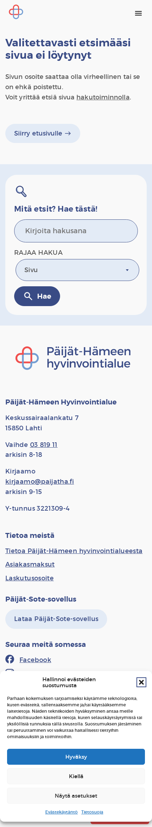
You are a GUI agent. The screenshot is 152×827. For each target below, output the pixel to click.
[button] (141, 682)
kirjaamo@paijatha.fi (39, 482)
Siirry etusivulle (42, 133)
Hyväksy (76, 756)
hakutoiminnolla (102, 97)
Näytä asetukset (76, 795)
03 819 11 (44, 445)
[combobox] (77, 270)
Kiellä (76, 776)
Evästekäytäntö (61, 812)
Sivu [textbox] (31, 270)
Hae (37, 296)
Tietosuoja (92, 812)
